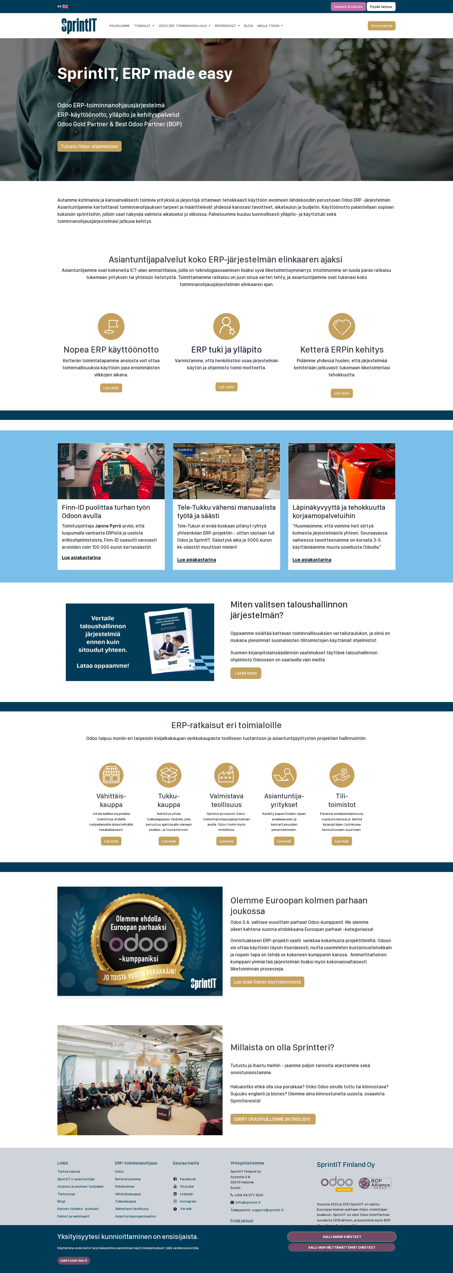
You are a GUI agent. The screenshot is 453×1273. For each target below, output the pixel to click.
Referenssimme (128, 1179)
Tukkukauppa (125, 1201)
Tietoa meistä (68, 1171)
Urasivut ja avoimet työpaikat (80, 1186)
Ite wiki (186, 1208)
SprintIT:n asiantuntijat (76, 1179)
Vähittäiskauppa (128, 1194)
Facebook (188, 1179)
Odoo (119, 1171)
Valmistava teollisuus (132, 1208)
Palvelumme (124, 1186)
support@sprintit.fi (268, 1210)
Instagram (188, 1201)
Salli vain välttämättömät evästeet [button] (341, 1247)
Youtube (187, 1186)
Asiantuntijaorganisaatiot (135, 1216)
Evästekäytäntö (73, 1261)
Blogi (61, 1201)
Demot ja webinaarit (73, 1216)
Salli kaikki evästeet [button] (342, 1236)
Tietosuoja (66, 1194)
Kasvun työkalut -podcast (78, 1208)
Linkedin (186, 1194)
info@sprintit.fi (248, 1202)
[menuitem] (119, 25)
